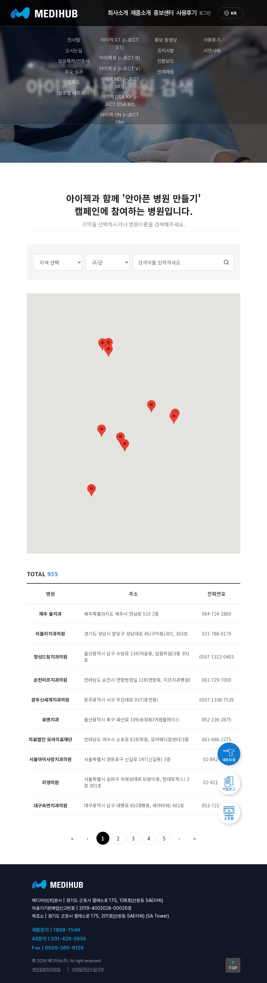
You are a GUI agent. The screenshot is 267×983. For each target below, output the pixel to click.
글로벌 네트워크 (73, 93)
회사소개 (118, 13)
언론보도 (165, 61)
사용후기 (212, 40)
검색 (226, 262)
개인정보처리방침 (46, 969)
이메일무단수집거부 (88, 969)
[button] (91, 490)
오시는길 (73, 51)
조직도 (73, 82)
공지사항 (165, 51)
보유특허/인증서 (74, 61)
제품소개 (141, 13)
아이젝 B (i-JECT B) (119, 58)
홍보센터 (163, 13)
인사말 (73, 40)
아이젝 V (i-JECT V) (119, 69)
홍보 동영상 (166, 40)
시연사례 (212, 51)
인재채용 (165, 72)
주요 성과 (74, 72)
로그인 (205, 13)
